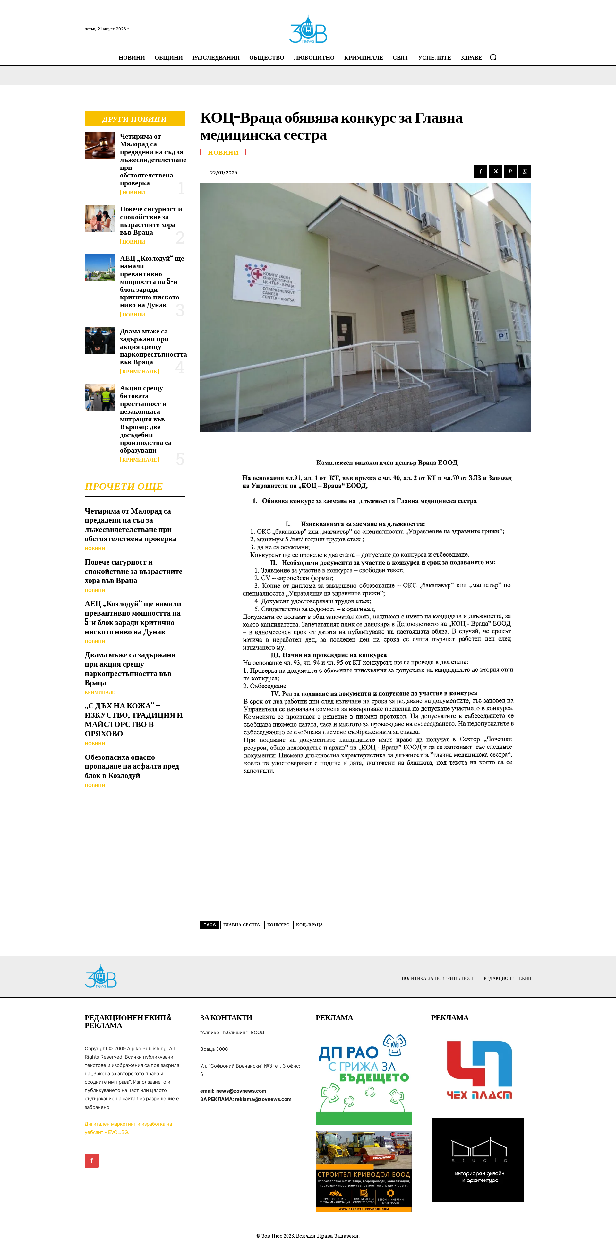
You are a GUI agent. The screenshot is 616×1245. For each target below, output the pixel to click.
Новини (133, 192)
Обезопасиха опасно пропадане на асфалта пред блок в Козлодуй (132, 766)
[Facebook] (480, 171)
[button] (493, 57)
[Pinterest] (510, 171)
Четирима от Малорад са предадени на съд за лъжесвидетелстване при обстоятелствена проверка (153, 159)
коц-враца (309, 924)
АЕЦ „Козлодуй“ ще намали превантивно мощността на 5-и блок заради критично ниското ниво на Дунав (152, 281)
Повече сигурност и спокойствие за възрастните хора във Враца (151, 220)
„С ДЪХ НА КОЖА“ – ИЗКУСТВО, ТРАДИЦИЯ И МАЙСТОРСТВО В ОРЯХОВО (134, 719)
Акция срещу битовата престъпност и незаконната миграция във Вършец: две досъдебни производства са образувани (146, 418)
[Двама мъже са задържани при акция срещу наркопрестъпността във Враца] (100, 340)
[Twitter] (495, 171)
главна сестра (241, 924)
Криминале (139, 371)
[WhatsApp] (524, 171)
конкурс (278, 924)
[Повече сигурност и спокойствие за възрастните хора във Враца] (100, 218)
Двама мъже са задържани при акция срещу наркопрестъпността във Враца (153, 346)
